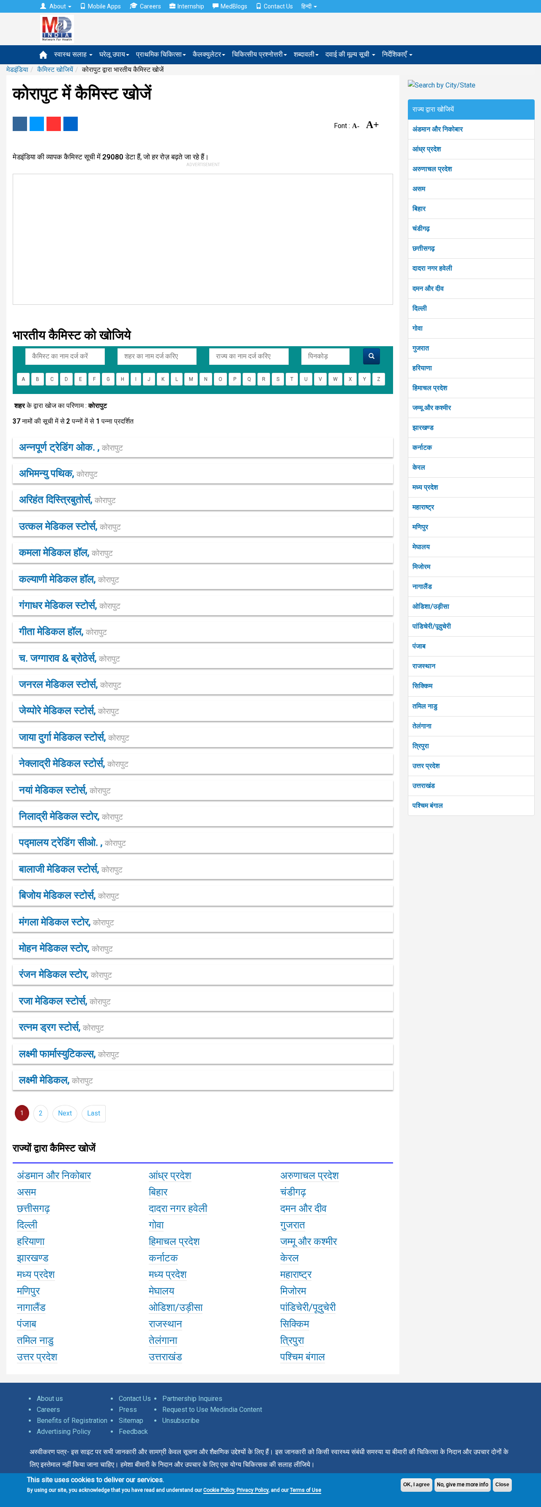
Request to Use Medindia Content (212, 1410)
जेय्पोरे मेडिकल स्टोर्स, (69, 711)
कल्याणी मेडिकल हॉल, (69, 579)
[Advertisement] (199, 237)
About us (50, 1399)
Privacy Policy (252, 1490)
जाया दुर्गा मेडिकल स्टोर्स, (74, 737)
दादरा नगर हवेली (432, 268)
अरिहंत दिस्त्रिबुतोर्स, (67, 500)
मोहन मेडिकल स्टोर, (66, 948)
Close (502, 1485)
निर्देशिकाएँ (395, 54)
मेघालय (421, 547)
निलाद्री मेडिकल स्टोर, (71, 816)
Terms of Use (305, 1490)
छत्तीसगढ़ (424, 248)
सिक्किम (422, 686)
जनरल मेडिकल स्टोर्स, (70, 684)
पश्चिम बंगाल (428, 805)
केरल (419, 467)
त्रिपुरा (421, 746)
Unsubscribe (180, 1421)
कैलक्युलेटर (207, 54)
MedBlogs (234, 6)
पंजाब (419, 646)
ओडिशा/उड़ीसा (431, 606)
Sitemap (131, 1421)
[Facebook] (20, 124)
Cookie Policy (218, 1490)
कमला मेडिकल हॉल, (66, 552)
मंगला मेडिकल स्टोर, (66, 922)
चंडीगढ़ (421, 228)
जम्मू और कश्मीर (432, 408)
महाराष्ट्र (423, 507)
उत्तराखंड (424, 786)
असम (419, 189)
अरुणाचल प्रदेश (432, 169)
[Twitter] (37, 124)
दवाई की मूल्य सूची (348, 54)
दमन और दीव (428, 288)
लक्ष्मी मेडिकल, (56, 1080)
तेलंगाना (422, 726)
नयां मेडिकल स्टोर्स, (65, 790)
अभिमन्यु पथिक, (58, 473)
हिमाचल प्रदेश (430, 388)
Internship (191, 6)
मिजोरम (421, 567)
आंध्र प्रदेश (427, 149)
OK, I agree (416, 1485)
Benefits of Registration (72, 1421)
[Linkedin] (70, 124)
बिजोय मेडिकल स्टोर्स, (69, 895)
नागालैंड (422, 587)
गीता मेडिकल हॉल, (63, 631)
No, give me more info (462, 1485)
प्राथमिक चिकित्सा (159, 54)
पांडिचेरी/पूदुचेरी (432, 626)
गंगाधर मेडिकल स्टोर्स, (69, 605)
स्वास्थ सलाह (71, 54)
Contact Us (278, 6)
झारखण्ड (423, 428)
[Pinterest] (53, 124)
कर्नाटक (422, 447)
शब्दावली (304, 54)
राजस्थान (424, 666)
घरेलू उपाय (112, 54)
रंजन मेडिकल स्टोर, (65, 974)
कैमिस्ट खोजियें (55, 70)
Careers (150, 6)
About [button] (57, 6)
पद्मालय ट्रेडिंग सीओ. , (72, 842)
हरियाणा (422, 368)
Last (93, 1113)
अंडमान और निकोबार (438, 129)
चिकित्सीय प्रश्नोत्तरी (257, 54)
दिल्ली (420, 308)
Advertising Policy (64, 1432)
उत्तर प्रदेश (426, 766)
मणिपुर (420, 527)
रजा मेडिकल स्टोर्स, (65, 1001)
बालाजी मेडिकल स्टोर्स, (71, 869)
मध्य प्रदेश (425, 487)
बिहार (419, 209)
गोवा (418, 328)
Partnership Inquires (192, 1399)
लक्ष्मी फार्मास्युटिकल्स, (69, 1054)
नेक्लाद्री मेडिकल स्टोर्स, (73, 763)
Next (65, 1113)
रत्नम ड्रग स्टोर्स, (61, 1027)
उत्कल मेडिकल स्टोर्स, (70, 526)
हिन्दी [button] (307, 6)
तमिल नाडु (425, 706)
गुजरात (421, 348)
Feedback (133, 1432)
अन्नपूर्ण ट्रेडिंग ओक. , (71, 447)
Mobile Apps (104, 6)
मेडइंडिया (17, 70)
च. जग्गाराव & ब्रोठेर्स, (69, 658)
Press (128, 1410)
